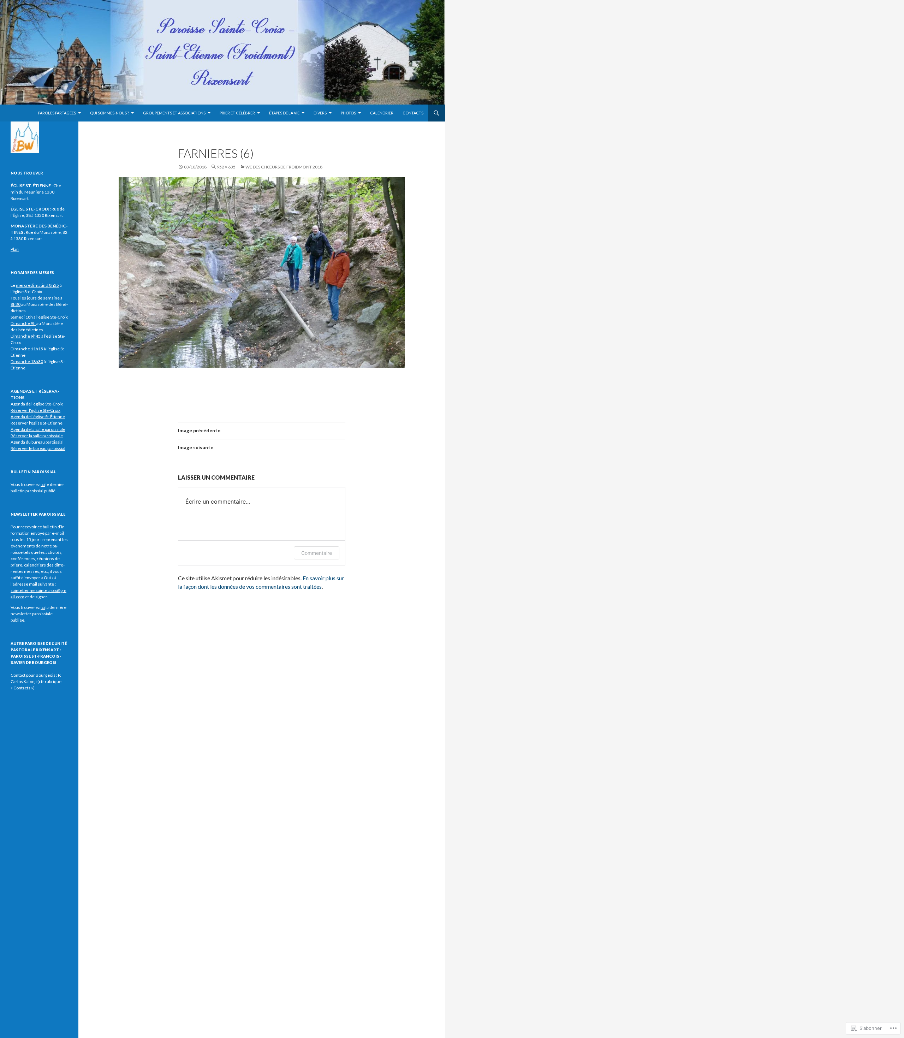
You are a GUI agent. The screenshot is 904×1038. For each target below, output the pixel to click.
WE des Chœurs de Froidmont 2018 (283, 167)
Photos (348, 113)
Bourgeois (45, 675)
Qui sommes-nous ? (109, 113)
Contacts (413, 113)
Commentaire (316, 553)
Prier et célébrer (237, 113)
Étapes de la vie (284, 113)
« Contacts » (22, 687)
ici (43, 607)
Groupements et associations (174, 113)
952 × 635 (226, 167)
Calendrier (381, 113)
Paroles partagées (57, 113)
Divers (320, 113)
